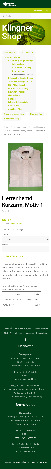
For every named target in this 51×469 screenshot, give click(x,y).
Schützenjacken (19, 64)
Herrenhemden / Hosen (22, 74)
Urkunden (12, 98)
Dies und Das (36, 114)
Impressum (29, 333)
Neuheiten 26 (27, 52)
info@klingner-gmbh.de (25, 379)
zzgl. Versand (16, 223)
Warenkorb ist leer (41, 10)
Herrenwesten (18, 71)
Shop (6, 127)
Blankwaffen (13, 105)
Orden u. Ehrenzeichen (14, 114)
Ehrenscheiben (14, 95)
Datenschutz (41, 333)
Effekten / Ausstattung (18, 88)
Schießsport (9, 52)
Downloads (8, 328)
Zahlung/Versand (40, 328)
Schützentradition (12, 57)
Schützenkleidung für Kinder (20, 81)
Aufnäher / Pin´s (15, 109)
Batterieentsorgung (23, 328)
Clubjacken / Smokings (22, 67)
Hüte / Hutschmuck (16, 85)
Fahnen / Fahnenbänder (18, 102)
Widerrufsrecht (16, 333)
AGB (6, 333)
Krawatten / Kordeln (17, 91)
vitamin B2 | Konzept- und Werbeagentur (30, 462)
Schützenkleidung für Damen (20, 78)
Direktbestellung (11, 118)
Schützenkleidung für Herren (20, 60)
